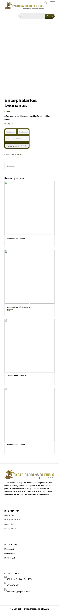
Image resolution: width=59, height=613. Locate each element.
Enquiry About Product (17, 145)
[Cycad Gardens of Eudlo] (24, 5)
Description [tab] (11, 166)
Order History (9, 553)
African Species (16, 154)
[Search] (44, 2)
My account (9, 549)
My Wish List (9, 557)
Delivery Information (12, 519)
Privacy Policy (10, 528)
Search (50, 16)
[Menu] (51, 2)
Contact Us (8, 524)
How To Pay (9, 515)
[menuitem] (44, 2)
